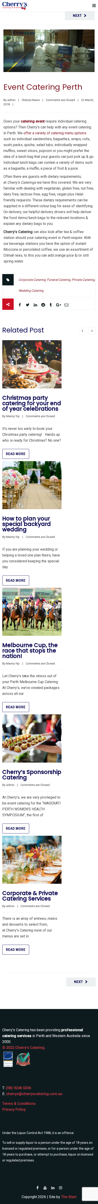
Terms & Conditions (19, 1103)
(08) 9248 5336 (18, 1088)
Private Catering (83, 280)
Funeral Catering (58, 280)
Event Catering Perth (42, 87)
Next (77, 15)
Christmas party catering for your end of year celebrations (31, 403)
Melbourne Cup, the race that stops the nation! (30, 650)
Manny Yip (13, 416)
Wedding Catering (31, 290)
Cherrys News (31, 100)
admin (11, 100)
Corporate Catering (32, 280)
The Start (68, 1197)
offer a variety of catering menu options (54, 133)
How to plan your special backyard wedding (26, 524)
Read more (16, 454)
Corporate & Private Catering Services (30, 895)
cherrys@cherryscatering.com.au (34, 1094)
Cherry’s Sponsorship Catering (31, 774)
